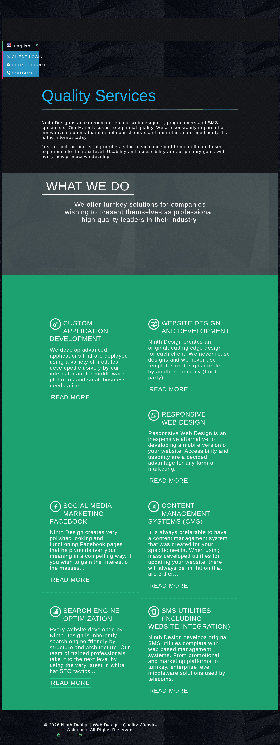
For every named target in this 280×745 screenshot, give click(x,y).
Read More (70, 397)
